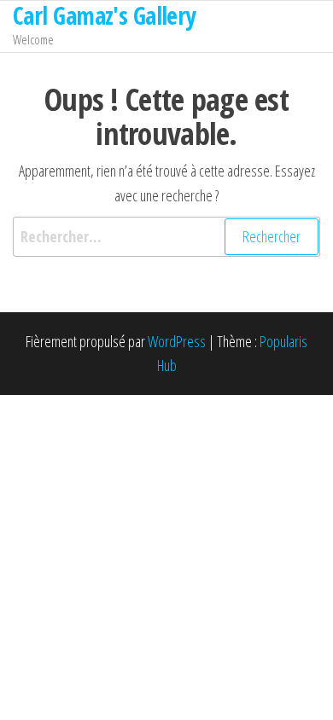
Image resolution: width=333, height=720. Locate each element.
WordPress (177, 341)
